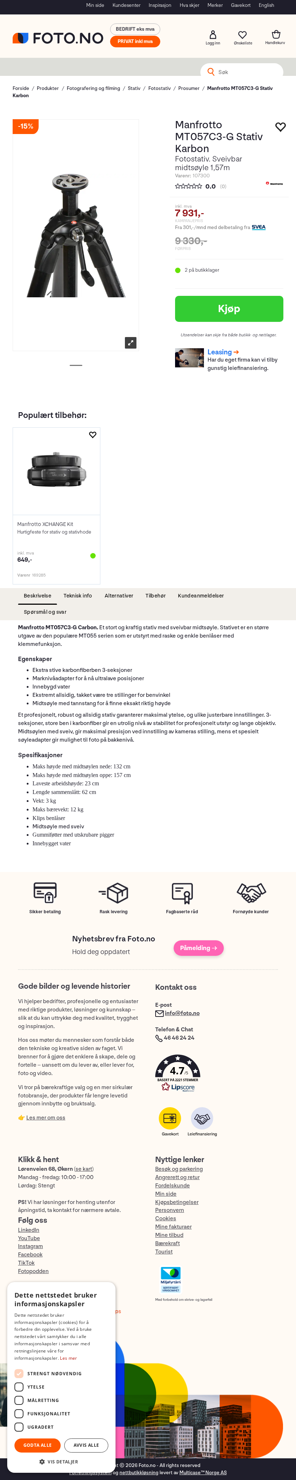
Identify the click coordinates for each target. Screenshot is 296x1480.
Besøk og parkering (179, 1169)
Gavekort (241, 5)
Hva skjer (189, 5)
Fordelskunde (172, 1185)
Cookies (165, 1218)
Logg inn (213, 34)
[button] (216, 1075)
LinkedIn (28, 1230)
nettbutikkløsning (138, 1473)
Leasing (220, 352)
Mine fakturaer (173, 1227)
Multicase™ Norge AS (203, 1473)
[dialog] (61, 1377)
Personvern (169, 1210)
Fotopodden (33, 1271)
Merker (215, 5)
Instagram (30, 1246)
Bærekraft (167, 1243)
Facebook (30, 1254)
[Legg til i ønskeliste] (92, 435)
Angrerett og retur (177, 1177)
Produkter (48, 88)
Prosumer (189, 88)
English (266, 5)
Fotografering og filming (93, 88)
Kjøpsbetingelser (177, 1202)
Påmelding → (198, 948)
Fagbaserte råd (182, 912)
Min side (95, 5)
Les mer (68, 1358)
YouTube (29, 1238)
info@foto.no (182, 1013)
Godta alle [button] (37, 1445)
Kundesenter (126, 5)
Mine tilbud (169, 1235)
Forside (21, 88)
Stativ (134, 88)
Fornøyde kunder (251, 912)
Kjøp (229, 308)
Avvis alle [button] (86, 1445)
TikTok (26, 1263)
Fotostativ (159, 88)
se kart (83, 1169)
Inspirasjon (160, 5)
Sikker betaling (45, 912)
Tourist (164, 1251)
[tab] (37, 596)
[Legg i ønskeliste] (281, 129)
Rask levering (113, 912)
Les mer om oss (45, 1117)
